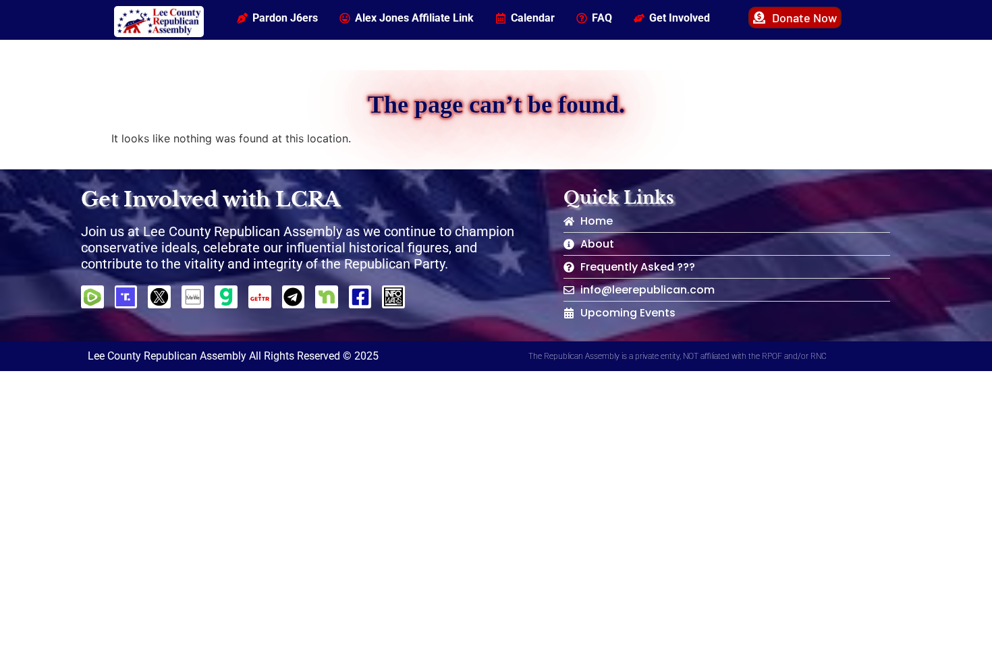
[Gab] (226, 296)
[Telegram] (293, 296)
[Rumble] (92, 296)
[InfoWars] (393, 296)
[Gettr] (259, 296)
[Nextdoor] (326, 296)
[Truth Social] (126, 296)
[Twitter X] (159, 296)
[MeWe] (193, 296)
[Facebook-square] (360, 296)
